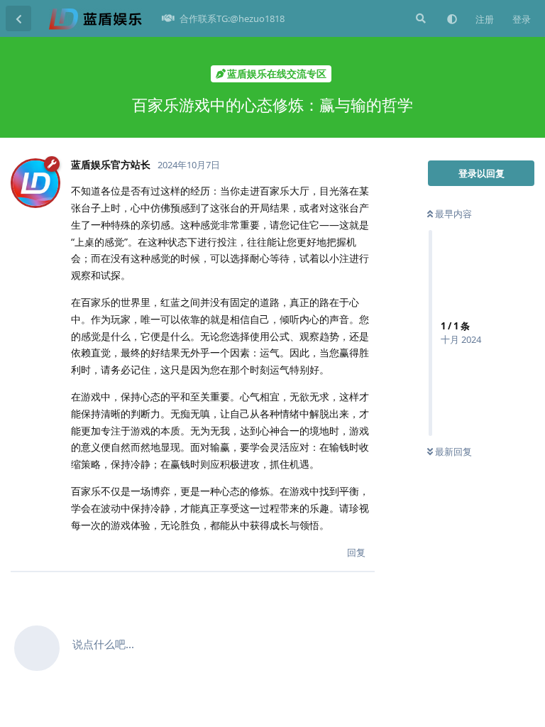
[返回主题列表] (18, 18)
